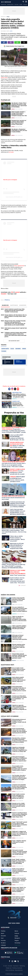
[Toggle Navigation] (26, 1)
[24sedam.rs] (6, 2)
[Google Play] (19, 952)
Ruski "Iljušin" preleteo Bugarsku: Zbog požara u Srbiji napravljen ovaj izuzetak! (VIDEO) (19, 861)
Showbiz (25, 4)
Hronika (3, 940)
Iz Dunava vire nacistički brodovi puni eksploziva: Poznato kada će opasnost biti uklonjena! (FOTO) (19, 787)
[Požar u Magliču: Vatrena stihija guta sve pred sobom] (6, 844)
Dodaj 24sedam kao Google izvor (15, 46)
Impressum (16, 966)
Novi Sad (17, 945)
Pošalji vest (9, 968)
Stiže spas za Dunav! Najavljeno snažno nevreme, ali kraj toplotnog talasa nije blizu (19, 637)
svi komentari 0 (7, 362)
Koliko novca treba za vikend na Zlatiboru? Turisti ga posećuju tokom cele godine (19, 871)
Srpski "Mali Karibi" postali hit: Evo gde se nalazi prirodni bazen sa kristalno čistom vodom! (19, 824)
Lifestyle (3, 945)
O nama (5, 966)
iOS (12, 292)
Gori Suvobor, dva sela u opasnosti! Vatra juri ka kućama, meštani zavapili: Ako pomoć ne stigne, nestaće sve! (19, 777)
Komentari (22, 305)
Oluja (12, 348)
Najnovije (3, 4)
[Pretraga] (23, 2)
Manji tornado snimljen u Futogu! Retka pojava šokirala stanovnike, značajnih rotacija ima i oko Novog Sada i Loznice (19, 113)
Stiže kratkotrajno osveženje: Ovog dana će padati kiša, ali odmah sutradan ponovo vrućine (19, 688)
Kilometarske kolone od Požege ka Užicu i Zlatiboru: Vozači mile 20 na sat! (19, 721)
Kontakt (10, 966)
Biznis (16, 931)
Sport (20, 4)
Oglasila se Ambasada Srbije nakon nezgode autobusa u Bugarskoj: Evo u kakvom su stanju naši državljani (19, 749)
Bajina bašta (5, 348)
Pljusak (4, 351)
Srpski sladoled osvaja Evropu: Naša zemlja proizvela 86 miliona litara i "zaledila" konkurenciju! (14, 310)
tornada (11, 152)
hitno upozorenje (19, 266)
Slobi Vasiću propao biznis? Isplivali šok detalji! (16, 328)
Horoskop (17, 943)
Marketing (22, 966)
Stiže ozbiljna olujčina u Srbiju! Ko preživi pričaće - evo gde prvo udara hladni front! (19, 396)
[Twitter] (15, 389)
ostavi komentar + (19, 361)
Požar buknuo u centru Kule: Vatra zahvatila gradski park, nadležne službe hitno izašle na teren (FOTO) (18, 899)
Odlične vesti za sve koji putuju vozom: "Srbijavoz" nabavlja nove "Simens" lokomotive (19, 880)
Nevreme (18, 348)
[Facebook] (9, 389)
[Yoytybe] (15, 961)
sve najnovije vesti (14, 341)
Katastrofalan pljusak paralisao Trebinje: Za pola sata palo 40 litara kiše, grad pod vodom (19, 656)
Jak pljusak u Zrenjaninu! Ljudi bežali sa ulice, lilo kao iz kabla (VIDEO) (19, 131)
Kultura (17, 933)
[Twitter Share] (24, 42)
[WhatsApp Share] (17, 42)
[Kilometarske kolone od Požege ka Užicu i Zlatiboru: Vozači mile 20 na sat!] (6, 723)
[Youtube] (18, 389)
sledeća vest (16, 401)
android (17, 292)
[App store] (8, 952)
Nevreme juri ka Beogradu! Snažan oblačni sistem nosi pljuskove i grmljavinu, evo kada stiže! (18, 404)
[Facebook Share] (4, 42)
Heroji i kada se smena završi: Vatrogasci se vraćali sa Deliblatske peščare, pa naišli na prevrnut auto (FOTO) (18, 796)
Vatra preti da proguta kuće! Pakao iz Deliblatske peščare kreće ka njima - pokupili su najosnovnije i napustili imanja (19, 759)
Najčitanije (14, 305)
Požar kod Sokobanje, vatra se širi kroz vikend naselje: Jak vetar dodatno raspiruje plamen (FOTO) (19, 731)
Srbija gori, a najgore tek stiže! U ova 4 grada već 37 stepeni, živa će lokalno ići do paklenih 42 (19, 833)
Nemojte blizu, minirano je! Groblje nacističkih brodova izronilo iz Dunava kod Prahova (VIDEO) (19, 740)
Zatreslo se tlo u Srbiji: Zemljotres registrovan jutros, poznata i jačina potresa (18, 805)
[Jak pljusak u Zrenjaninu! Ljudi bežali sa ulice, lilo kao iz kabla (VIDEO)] (6, 132)
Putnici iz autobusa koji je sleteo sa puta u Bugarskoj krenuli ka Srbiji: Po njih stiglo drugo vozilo (19, 815)
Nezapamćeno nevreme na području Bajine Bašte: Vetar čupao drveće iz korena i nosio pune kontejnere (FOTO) (18, 122)
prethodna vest (17, 392)
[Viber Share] (11, 42)
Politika (16, 4)
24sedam (3, 294)
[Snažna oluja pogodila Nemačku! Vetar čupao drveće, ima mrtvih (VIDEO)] (6, 601)
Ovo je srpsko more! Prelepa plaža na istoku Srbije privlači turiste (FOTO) (18, 670)
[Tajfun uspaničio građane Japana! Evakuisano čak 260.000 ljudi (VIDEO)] (6, 629)
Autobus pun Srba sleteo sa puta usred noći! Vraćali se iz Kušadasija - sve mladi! (19, 698)
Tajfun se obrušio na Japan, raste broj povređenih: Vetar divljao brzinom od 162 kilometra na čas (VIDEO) (19, 618)
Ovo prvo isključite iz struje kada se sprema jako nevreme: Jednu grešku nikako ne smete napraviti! (19, 609)
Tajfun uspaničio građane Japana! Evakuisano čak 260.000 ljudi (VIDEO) (19, 627)
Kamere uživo (10, 4)
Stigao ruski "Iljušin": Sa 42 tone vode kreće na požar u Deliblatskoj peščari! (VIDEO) (19, 889)
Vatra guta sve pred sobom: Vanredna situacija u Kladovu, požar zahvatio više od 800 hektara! (19, 852)
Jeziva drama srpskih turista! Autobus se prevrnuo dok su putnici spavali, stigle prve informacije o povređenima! (18, 679)
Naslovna (3, 16)
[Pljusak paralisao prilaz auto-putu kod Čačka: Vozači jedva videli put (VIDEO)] (6, 648)
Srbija (8, 16)
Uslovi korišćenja (9, 970)
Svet (13, 604)
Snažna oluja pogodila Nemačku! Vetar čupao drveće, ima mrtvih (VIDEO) (18, 600)
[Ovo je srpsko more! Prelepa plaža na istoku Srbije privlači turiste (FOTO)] (6, 671)
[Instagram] (12, 389)
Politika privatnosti (17, 968)
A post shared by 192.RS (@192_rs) (14, 196)
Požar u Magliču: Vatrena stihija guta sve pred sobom (19, 842)
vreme (24, 348)
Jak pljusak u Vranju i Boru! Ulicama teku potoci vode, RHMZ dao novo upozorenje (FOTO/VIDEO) (19, 105)
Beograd (17, 938)
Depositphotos (19, 970)
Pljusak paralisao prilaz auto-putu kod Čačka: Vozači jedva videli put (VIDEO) (18, 646)
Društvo (14, 398)
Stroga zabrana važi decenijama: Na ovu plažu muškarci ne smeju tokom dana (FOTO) (16, 316)
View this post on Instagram (10, 179)
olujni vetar (4, 77)
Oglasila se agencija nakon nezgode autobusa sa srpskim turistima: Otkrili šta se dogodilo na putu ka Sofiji (19, 707)
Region (14, 660)
